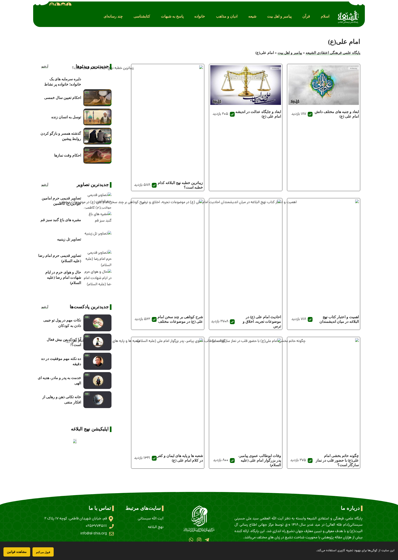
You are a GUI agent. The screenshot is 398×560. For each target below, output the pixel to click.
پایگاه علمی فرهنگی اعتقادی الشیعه (333, 53)
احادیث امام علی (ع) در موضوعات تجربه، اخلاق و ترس (262, 321)
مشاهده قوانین (17, 552)
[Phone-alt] (57, 5)
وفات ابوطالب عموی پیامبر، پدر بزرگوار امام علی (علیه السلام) (259, 460)
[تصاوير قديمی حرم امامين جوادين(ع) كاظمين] (97, 200)
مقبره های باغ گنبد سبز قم (61, 220)
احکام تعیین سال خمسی (62, 98)
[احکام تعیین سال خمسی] (97, 97)
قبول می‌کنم (43, 552)
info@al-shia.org (93, 533)
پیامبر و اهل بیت (290, 53)
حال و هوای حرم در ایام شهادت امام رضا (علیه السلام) (63, 277)
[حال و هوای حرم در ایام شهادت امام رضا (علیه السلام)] (97, 277)
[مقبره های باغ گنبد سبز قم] (97, 219)
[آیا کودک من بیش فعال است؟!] (97, 342)
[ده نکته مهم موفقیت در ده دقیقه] (97, 361)
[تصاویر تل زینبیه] (97, 239)
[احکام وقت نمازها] (97, 155)
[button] (325, 16)
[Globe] (51, 5)
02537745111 (96, 526)
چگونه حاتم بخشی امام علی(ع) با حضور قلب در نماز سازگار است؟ (337, 460)
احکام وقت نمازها (67, 155)
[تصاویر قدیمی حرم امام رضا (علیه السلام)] (97, 258)
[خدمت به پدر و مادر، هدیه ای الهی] (97, 380)
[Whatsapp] (191, 539)
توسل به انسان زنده (66, 117)
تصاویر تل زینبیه (69, 239)
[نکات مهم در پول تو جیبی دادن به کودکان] (97, 322)
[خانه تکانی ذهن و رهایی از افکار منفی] (97, 399)
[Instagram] (199, 539)
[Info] (68, 5)
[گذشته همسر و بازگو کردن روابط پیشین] (97, 136)
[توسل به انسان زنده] (97, 117)
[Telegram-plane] (207, 539)
